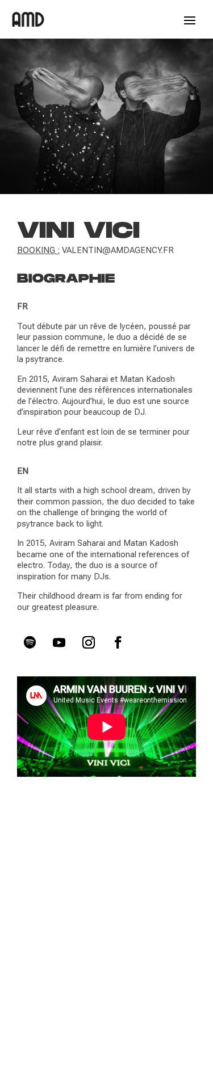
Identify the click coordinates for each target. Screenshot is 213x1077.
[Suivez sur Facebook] (118, 642)
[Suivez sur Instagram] (88, 642)
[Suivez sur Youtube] (59, 642)
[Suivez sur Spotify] (29, 642)
